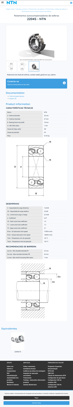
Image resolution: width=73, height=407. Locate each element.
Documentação (53, 369)
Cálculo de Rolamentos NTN (57, 375)
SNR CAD (51, 373)
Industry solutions (22, 9)
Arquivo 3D (12, 98)
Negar (36, 398)
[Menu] (2, 3)
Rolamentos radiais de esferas (56, 9)
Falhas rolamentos (29, 366)
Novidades (10, 382)
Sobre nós (10, 366)
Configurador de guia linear (56, 378)
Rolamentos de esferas (37, 9)
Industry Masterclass (30, 385)
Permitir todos (36, 403)
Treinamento (27, 378)
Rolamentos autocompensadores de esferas (36, 11)
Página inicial (10, 9)
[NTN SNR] (11, 2)
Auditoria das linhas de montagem (34, 371)
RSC (8, 373)
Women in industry (13, 385)
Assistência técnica (29, 369)
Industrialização (12, 375)
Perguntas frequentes (55, 366)
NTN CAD (51, 371)
